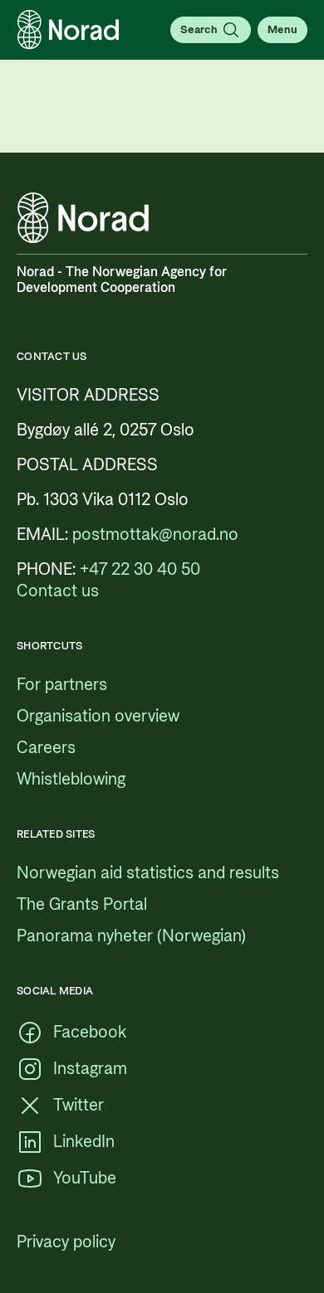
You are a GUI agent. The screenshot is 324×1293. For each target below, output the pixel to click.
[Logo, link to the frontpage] (68, 30)
